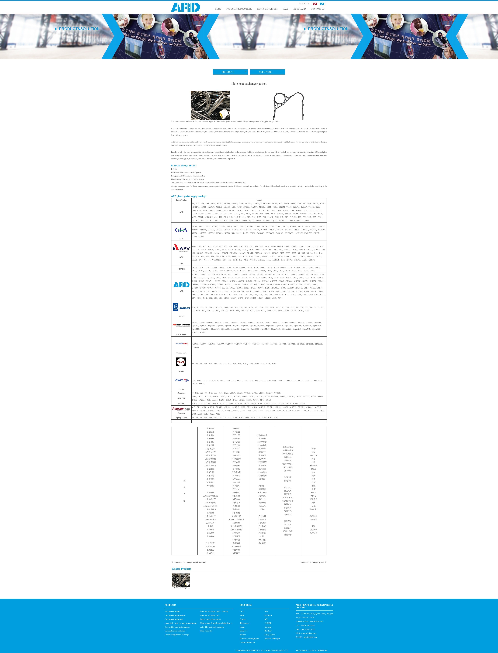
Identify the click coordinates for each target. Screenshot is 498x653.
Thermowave (245, 623)
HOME (218, 9)
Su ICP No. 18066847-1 (318, 650)
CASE (285, 9)
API (266, 619)
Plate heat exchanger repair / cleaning (214, 611)
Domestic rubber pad (247, 643)
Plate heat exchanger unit (174, 619)
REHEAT (268, 631)
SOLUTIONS (265, 72)
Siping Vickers (270, 635)
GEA (242, 611)
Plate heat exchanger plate (312, 562)
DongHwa (243, 631)
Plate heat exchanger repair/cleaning (190, 562)
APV (266, 611)
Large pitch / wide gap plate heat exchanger (181, 623)
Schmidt (243, 619)
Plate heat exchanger (172, 611)
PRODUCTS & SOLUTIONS (239, 9)
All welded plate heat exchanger (212, 627)
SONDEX (268, 615)
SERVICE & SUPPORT (267, 9)
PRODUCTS (54, 62)
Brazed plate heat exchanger (210, 619)
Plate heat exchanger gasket (175, 615)
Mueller (243, 635)
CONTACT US (317, 9)
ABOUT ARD (299, 9)
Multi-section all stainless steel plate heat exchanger (219, 623)
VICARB (268, 623)
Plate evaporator (206, 631)
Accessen (268, 627)
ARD (242, 615)
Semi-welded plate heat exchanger (177, 627)
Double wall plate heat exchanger (177, 635)
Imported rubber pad (272, 639)
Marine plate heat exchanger (175, 631)
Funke (242, 627)
